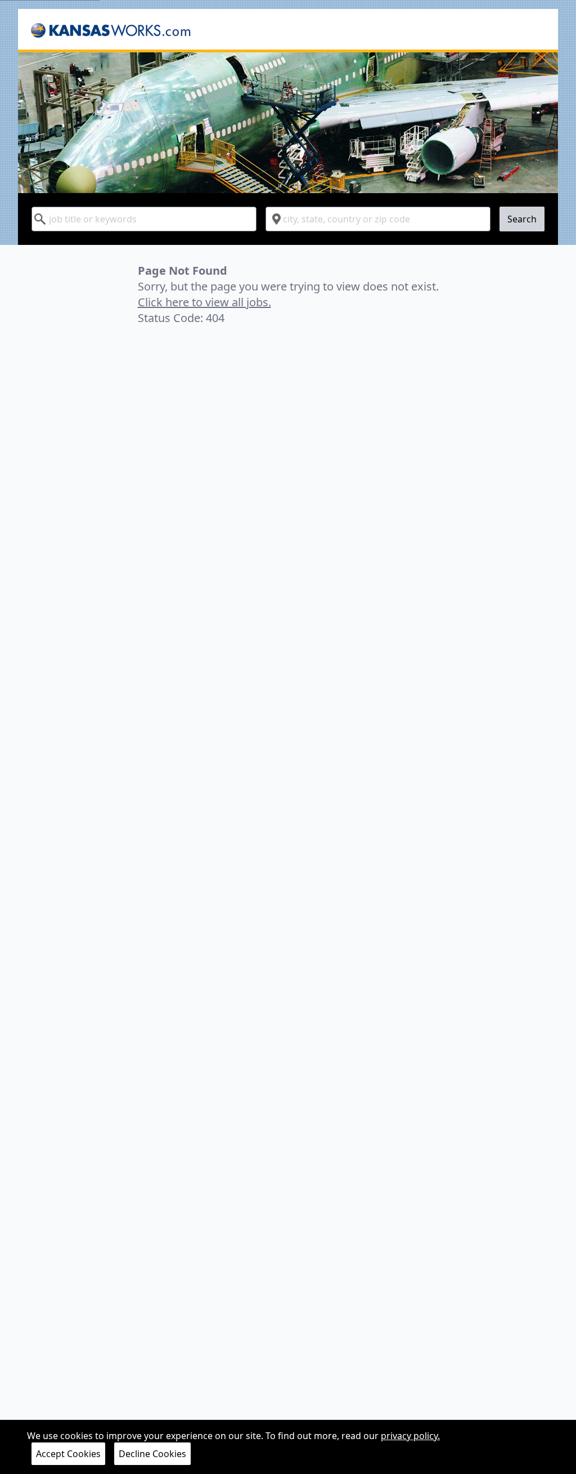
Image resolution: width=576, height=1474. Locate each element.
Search (522, 219)
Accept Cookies (68, 1454)
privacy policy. (410, 1436)
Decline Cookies (152, 1454)
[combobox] (144, 219)
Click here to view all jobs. (204, 302)
